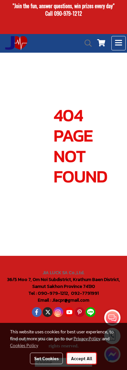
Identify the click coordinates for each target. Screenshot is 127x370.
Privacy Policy (87, 338)
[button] (85, 43)
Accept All (81, 358)
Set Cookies (46, 358)
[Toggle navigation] (118, 43)
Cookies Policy (24, 345)
